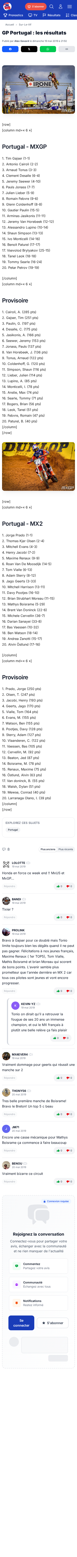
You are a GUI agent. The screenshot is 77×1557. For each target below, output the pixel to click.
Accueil (9, 24)
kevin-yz (28, 1004)
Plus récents (66, 849)
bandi (16, 899)
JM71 (15, 1127)
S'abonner (55, 1323)
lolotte (18, 863)
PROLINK (18, 930)
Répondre (9, 886)
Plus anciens (48, 849)
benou (17, 1163)
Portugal (13, 829)
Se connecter (21, 1322)
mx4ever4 (20, 1054)
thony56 (19, 1090)
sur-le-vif (25, 24)
